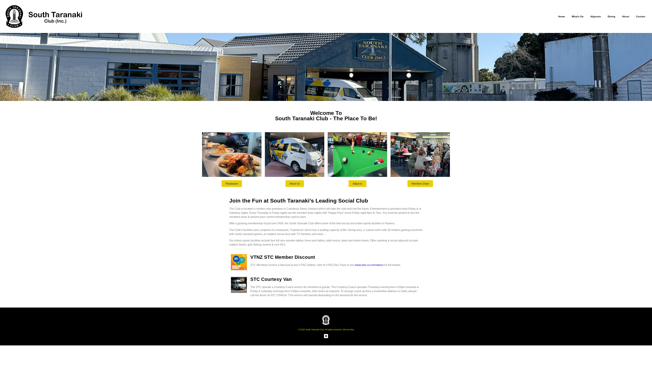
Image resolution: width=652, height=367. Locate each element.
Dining (611, 16)
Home (561, 16)
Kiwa (351, 329)
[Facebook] (326, 336)
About (625, 16)
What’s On (578, 16)
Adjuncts (595, 16)
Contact (640, 16)
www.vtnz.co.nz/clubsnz (369, 265)
